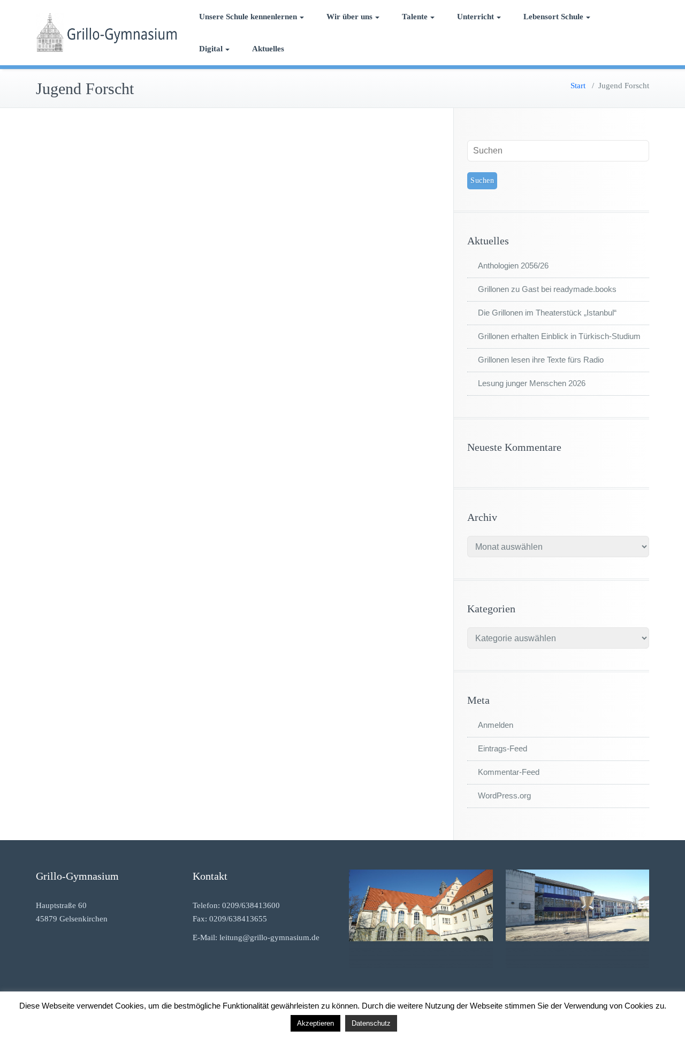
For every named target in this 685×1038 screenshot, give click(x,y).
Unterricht (475, 16)
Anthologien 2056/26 (513, 265)
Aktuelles (268, 48)
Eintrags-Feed (502, 748)
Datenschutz (371, 1023)
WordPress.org (504, 795)
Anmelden (495, 724)
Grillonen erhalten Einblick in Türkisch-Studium (559, 336)
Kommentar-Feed (508, 771)
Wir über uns (349, 16)
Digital (211, 48)
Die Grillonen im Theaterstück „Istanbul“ (547, 312)
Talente (415, 16)
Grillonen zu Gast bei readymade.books (547, 289)
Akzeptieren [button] (315, 1023)
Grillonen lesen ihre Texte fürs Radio (541, 359)
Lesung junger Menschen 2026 (531, 383)
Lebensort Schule (553, 16)
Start (577, 85)
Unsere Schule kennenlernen (248, 16)
